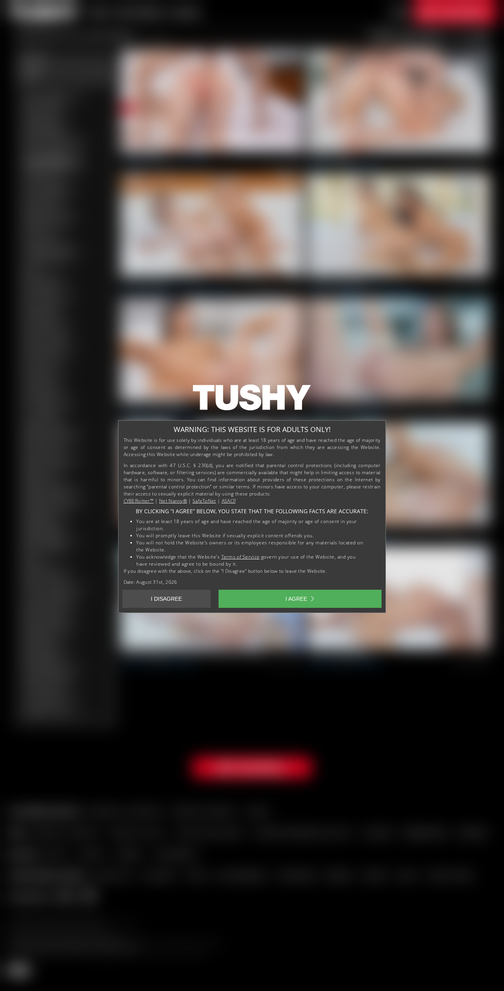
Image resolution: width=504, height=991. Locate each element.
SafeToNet (204, 500)
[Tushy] (252, 400)
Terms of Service (240, 556)
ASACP (229, 500)
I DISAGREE (166, 599)
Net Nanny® (173, 500)
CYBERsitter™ (139, 500)
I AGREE (296, 599)
